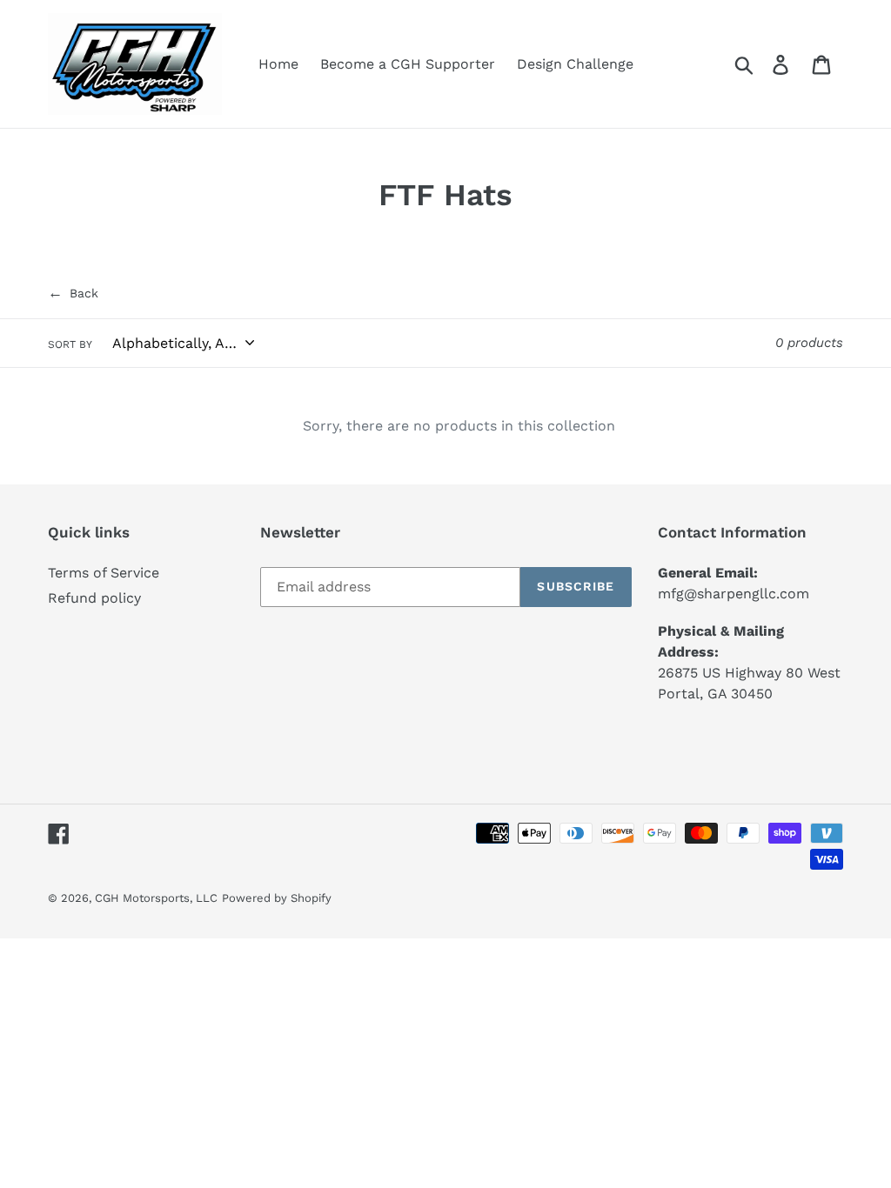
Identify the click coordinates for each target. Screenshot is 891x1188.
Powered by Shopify (277, 897)
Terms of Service (103, 572)
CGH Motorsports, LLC (156, 897)
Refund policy (94, 598)
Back (73, 292)
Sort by (70, 344)
